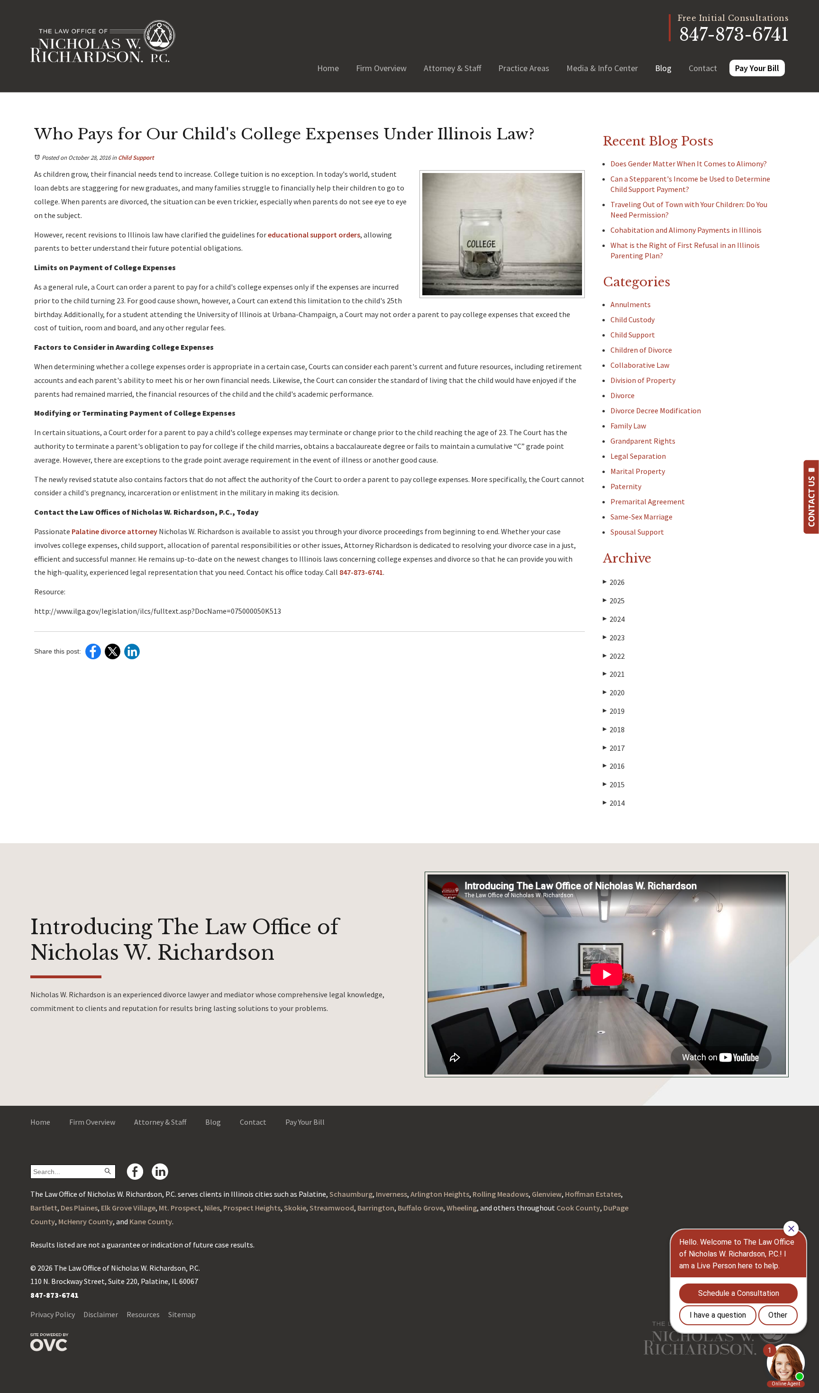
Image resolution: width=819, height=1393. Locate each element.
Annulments (630, 304)
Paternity (625, 486)
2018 (614, 729)
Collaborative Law (639, 365)
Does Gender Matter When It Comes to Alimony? (688, 163)
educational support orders (314, 234)
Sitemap (182, 1314)
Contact (703, 68)
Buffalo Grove (420, 1207)
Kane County (150, 1221)
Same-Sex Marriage (641, 516)
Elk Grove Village (128, 1207)
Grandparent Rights (642, 441)
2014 (614, 803)
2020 (614, 692)
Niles (212, 1207)
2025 (614, 600)
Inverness (391, 1194)
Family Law (628, 425)
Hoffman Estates (593, 1194)
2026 (614, 582)
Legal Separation (638, 456)
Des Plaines (79, 1207)
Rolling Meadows (500, 1194)
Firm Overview (381, 68)
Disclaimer (100, 1314)
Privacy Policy (52, 1314)
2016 (614, 766)
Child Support (136, 158)
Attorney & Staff (452, 68)
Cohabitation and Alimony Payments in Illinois (686, 230)
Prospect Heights (252, 1207)
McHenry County (85, 1221)
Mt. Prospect (180, 1207)
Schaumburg (351, 1194)
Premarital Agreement (647, 501)
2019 (614, 711)
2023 (614, 637)
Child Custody (632, 319)
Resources (143, 1314)
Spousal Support (637, 532)
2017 (614, 748)
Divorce (622, 395)
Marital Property (637, 471)
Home (328, 68)
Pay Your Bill (757, 68)
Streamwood (331, 1207)
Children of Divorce (641, 350)
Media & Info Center (602, 68)
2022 (614, 656)
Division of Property (642, 380)
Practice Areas (523, 68)
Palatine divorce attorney (114, 531)
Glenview (547, 1194)
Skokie (295, 1207)
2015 (614, 784)
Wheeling (461, 1207)
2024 (614, 619)
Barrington (375, 1207)
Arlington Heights (439, 1194)
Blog (663, 68)
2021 (614, 674)
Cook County (578, 1207)
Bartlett (43, 1207)
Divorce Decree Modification (655, 410)
